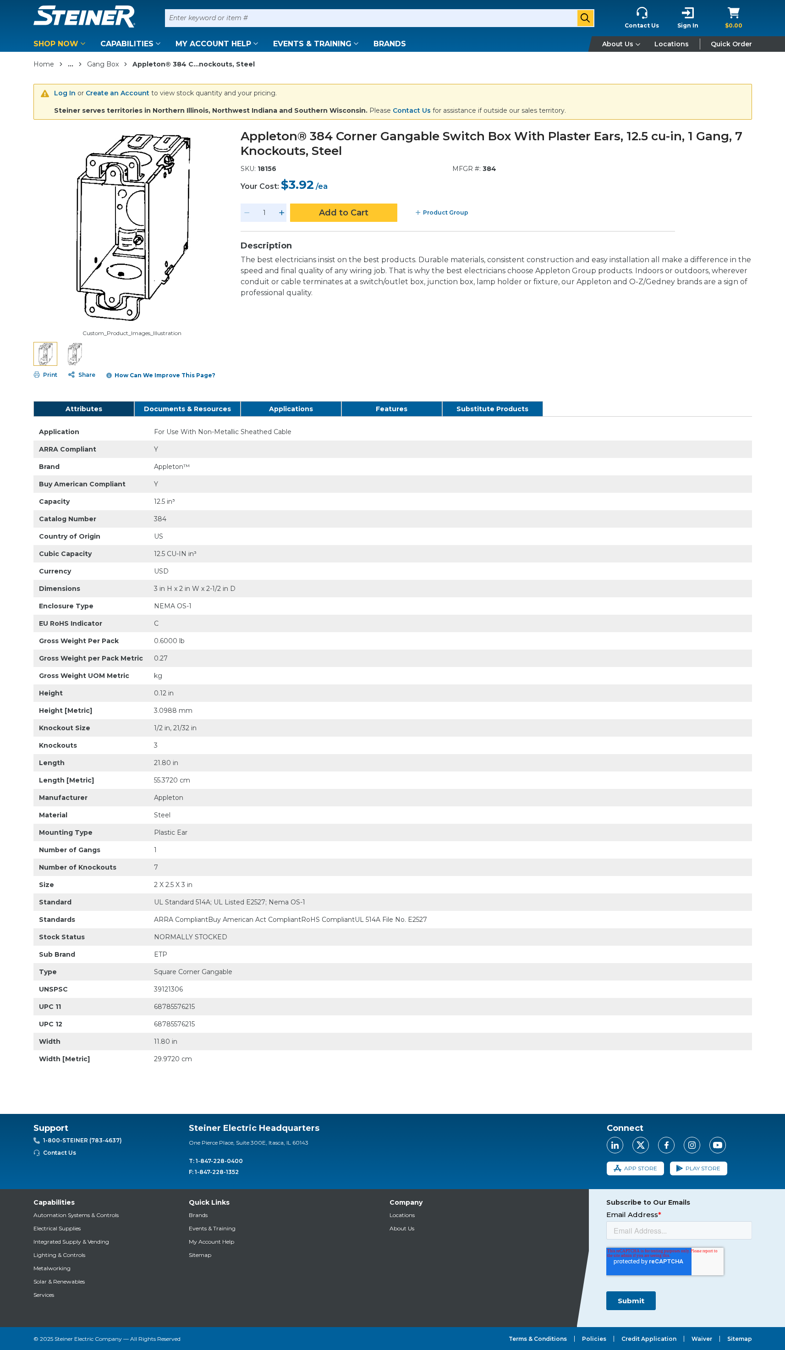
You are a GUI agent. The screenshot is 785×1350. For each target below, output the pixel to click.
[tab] (83, 409)
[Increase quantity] (281, 212)
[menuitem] (60, 43)
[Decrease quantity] (247, 212)
